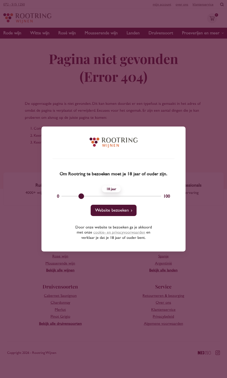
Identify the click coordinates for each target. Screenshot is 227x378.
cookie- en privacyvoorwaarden (119, 232)
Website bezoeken (112, 210)
